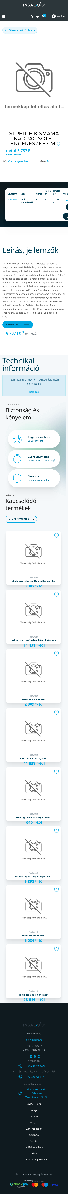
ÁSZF (34, 1153)
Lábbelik (34, 1116)
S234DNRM (12, 199)
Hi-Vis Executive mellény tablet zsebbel (33, 581)
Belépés (34, 392)
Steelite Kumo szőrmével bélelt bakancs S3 (33, 640)
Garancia (34, 1134)
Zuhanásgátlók (34, 1128)
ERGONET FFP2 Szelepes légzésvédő (33, 876)
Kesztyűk (34, 1110)
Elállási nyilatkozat (34, 1147)
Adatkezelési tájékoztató (34, 1159)
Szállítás (34, 1141)
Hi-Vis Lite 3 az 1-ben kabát (33, 994)
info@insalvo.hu (34, 1039)
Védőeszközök (34, 1104)
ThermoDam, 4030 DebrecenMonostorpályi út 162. (36, 1093)
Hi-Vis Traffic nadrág (33, 935)
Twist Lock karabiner (33, 699)
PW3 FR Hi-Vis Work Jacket (33, 758)
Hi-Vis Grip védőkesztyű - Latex (33, 817)
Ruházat (34, 1122)
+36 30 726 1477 (36, 1066)
